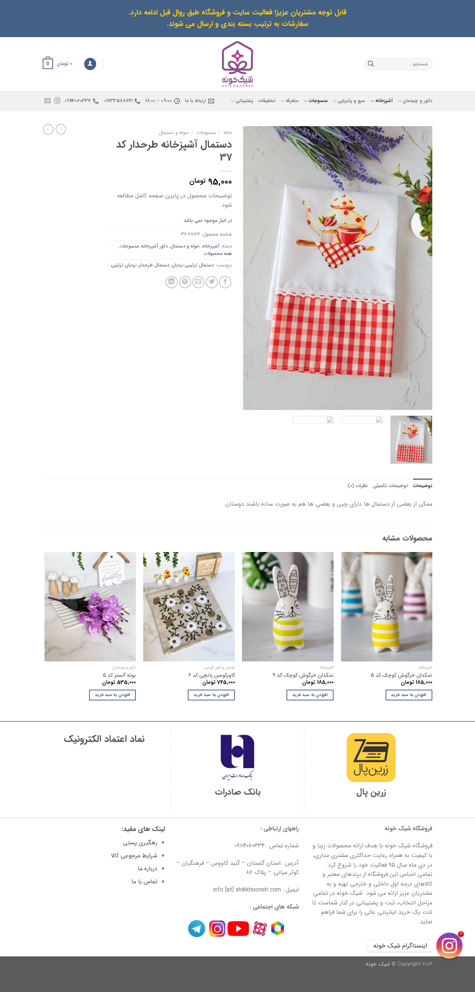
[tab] (422, 486)
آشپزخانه (384, 101)
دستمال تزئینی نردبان (193, 265)
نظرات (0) (357, 486)
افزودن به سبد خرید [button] (408, 695)
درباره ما (147, 868)
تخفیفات (266, 101)
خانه (227, 133)
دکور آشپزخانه (154, 246)
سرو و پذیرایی (351, 101)
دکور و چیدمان (417, 101)
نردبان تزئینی (124, 265)
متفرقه (291, 101)
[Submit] (370, 64)
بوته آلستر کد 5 (119, 675)
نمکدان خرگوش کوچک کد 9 (303, 675)
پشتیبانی (244, 101)
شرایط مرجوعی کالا (134, 855)
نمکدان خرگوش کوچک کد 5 (401, 675)
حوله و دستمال (174, 133)
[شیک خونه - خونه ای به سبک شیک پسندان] (238, 64)
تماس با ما (144, 881)
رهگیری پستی (140, 842)
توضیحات (422, 486)
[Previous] (419, 268)
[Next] (251, 268)
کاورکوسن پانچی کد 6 (212, 675)
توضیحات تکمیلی (390, 486)
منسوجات (318, 101)
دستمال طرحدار (154, 265)
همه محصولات (217, 253)
